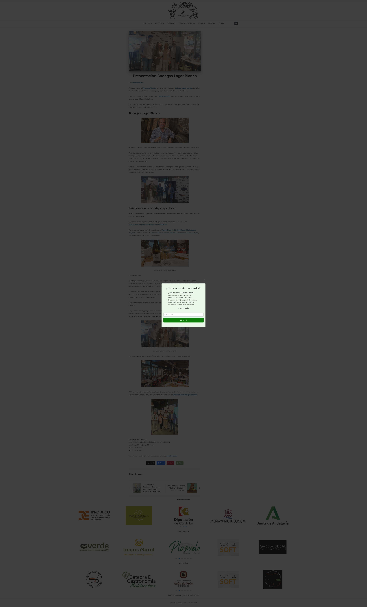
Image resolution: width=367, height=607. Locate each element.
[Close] (203, 281)
